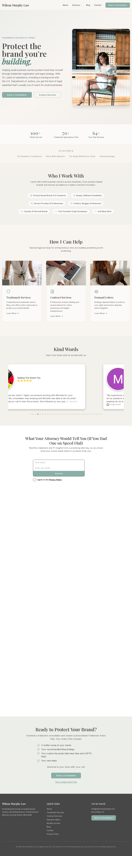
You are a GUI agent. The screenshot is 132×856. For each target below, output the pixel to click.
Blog (88, 5)
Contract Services (54, 816)
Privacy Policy (53, 834)
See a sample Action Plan (66, 782)
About (65, 5)
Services (76, 5)
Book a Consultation (118, 5)
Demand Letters (53, 820)
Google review (29, 404)
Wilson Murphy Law (15, 5)
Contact (97, 5)
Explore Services (47, 95)
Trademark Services (55, 812)
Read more (95, 401)
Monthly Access (53, 823)
